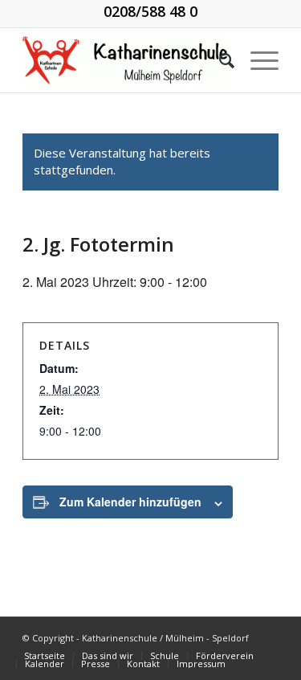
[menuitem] (218, 60)
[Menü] (256, 60)
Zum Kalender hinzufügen (130, 502)
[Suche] (218, 60)
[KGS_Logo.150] (124, 60)
